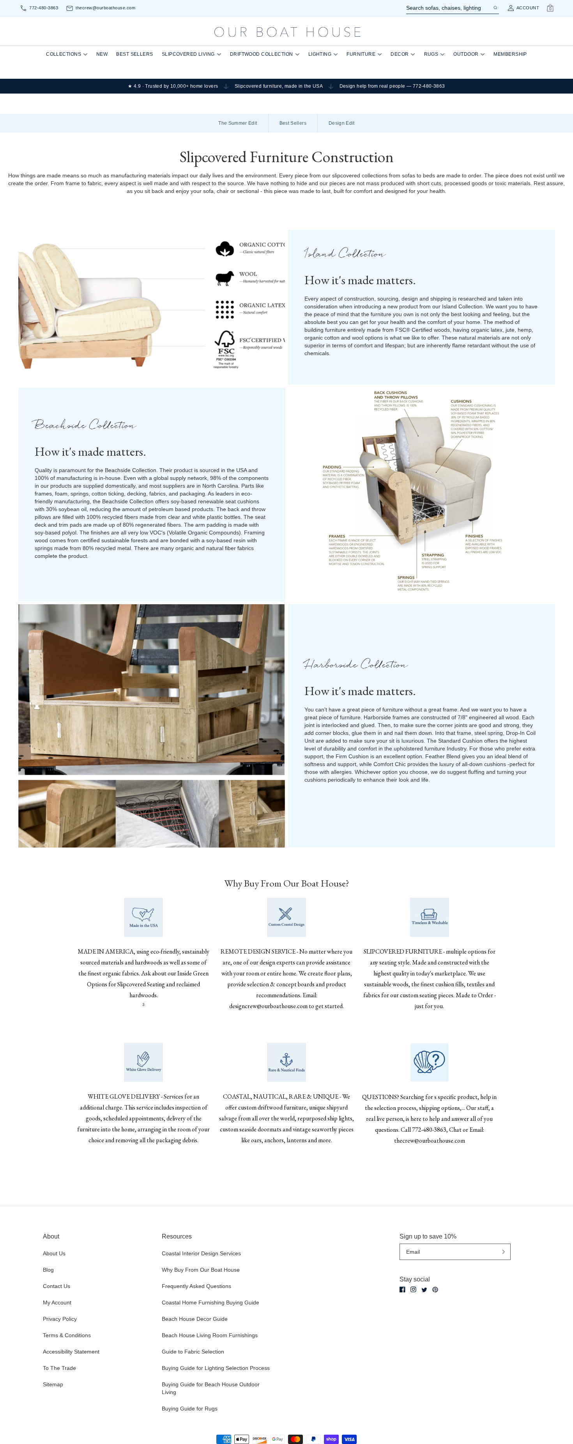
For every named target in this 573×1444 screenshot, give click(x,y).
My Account (57, 1302)
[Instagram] (413, 1289)
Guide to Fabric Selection (193, 1351)
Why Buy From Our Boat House (201, 1270)
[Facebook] (402, 1289)
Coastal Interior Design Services (201, 1253)
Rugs (431, 54)
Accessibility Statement (71, 1351)
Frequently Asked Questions (196, 1286)
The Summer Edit (237, 123)
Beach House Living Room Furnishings (210, 1335)
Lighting (320, 54)
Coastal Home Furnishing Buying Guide (210, 1302)
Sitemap (53, 1384)
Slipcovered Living (188, 54)
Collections (63, 54)
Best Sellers (134, 54)
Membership (510, 54)
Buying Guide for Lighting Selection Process (216, 1368)
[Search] (495, 8)
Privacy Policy (60, 1319)
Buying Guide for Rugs (190, 1408)
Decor (400, 54)
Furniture (361, 54)
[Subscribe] (503, 1251)
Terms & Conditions (67, 1335)
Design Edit (342, 123)
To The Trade (59, 1368)
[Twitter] (424, 1289)
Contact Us (56, 1286)
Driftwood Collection (261, 54)
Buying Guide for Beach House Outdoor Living (211, 1388)
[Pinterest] (435, 1290)
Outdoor (465, 54)
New (102, 54)
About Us (54, 1253)
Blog (48, 1270)
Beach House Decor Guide (195, 1319)
